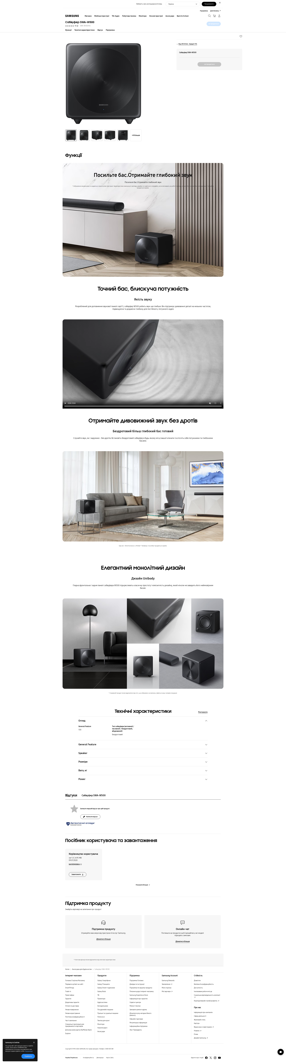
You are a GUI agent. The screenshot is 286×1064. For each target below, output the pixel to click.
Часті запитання (71, 1021)
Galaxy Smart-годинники (106, 988)
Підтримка (110, 30)
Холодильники (102, 1006)
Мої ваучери (166, 991)
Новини (197, 1031)
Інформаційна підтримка (138, 1026)
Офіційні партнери (136, 1019)
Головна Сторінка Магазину (75, 981)
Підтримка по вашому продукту (141, 988)
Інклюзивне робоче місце (203, 991)
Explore (67, 1033)
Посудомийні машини (105, 1010)
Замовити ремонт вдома (138, 1010)
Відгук (100, 30)
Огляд (81, 720)
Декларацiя (100, 1057)
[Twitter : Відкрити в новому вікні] (210, 1057)
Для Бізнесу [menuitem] (214, 11)
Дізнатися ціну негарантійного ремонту (140, 1014)
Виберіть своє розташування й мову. (149, 4)
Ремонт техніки (135, 1006)
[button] (241, 36)
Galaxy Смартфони (103, 981)
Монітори (100, 1024)
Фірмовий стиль (199, 1020)
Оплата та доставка (72, 1006)
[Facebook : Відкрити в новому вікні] (206, 1057)
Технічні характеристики (84, 30)
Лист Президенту (136, 1030)
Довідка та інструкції (137, 984)
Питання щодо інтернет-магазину (142, 991)
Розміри (82, 761)
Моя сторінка (166, 988)
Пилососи (101, 1017)
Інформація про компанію (203, 1012)
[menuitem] (88, 16)
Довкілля (197, 981)
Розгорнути (203, 712)
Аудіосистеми (102, 1002)
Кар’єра (196, 1023)
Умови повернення (72, 1010)
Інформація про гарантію (138, 999)
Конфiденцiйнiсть (88, 1057)
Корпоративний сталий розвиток (206, 1001)
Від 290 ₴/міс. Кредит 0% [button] (188, 44)
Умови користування (72, 1013)
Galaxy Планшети (103, 984)
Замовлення (166, 984)
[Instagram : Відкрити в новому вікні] (215, 1057)
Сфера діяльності (200, 1016)
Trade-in (68, 991)
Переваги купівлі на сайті (74, 984)
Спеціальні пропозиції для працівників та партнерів (74, 1025)
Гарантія (68, 999)
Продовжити (209, 4)
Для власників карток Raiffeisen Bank (78, 1030)
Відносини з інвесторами (203, 1027)
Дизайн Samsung (200, 1038)
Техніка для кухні (103, 1021)
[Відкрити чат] (281, 1052)
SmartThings (69, 988)
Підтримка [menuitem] (204, 11)
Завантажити (76, 874)
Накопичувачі (102, 1028)
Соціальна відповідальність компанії (207, 995)
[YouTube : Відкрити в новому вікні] (219, 1057)
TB (98, 995)
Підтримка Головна (136, 981)
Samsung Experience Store (139, 995)
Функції (68, 30)
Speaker (82, 753)
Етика (196, 1034)
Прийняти (28, 1056)
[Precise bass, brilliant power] (143, 364)
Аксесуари (101, 1031)
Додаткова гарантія (72, 1002)
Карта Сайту (110, 1057)
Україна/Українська (71, 1057)
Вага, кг (82, 770)
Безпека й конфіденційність (204, 984)
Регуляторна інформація (138, 1023)
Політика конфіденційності (75, 1017)
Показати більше (142, 885)
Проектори (101, 999)
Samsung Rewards (168, 981)
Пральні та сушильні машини (107, 1013)
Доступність (198, 988)
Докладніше (29, 1051)
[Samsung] (72, 15)
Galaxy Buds (101, 991)
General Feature (87, 744)
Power (81, 779)
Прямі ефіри (69, 995)
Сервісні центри (135, 1002)
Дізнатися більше (103, 939)
